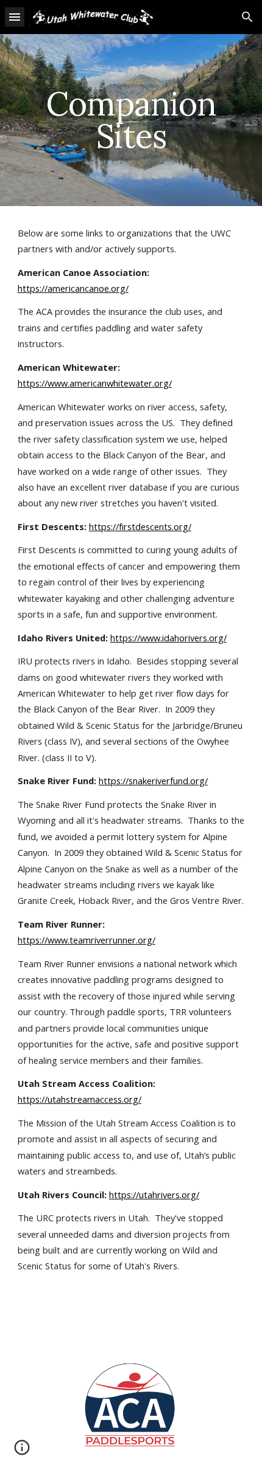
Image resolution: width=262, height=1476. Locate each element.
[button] (14, 16)
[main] (131, 120)
